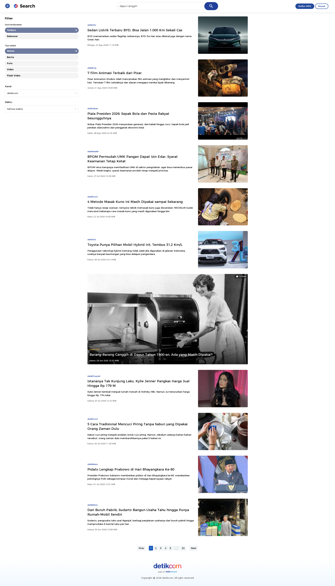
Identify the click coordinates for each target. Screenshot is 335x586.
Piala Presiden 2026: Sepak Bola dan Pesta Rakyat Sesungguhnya (128, 116)
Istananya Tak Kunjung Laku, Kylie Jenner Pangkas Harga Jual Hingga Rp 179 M (138, 383)
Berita (10, 57)
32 (183, 548)
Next (193, 548)
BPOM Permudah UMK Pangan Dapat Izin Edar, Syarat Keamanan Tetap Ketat (132, 159)
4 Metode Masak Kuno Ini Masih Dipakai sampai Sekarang (135, 202)
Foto (10, 63)
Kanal (8, 86)
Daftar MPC (304, 6)
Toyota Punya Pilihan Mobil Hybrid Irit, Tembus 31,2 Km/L (135, 245)
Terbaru (11, 30)
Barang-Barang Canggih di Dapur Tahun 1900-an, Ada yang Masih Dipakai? (151, 355)
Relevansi (12, 36)
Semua (10, 51)
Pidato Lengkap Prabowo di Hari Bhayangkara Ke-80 (130, 469)
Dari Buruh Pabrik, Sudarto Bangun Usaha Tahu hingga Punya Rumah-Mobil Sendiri (138, 512)
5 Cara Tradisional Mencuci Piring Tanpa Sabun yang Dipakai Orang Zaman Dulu (137, 426)
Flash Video (13, 75)
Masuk (321, 6)
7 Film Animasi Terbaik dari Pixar (114, 73)
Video (10, 69)
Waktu (8, 102)
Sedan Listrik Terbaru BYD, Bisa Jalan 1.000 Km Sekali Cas (134, 30)
